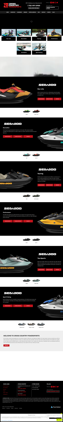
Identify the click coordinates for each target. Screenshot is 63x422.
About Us (6, 345)
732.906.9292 (22, 395)
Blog (53, 12)
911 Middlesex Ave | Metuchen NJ (34, 3)
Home (7, 12)
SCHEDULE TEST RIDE (18, 136)
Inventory (13, 12)
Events (48, 12)
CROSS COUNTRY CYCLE (51, 8)
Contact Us (16, 408)
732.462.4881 (22, 391)
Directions (8, 408)
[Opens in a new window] (51, 2)
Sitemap (20, 408)
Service (4, 389)
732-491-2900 (34, 6)
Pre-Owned (5, 387)
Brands (25, 12)
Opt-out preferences (4, 420)
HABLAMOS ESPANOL (34, 8)
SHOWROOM (28, 136)
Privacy (12, 408)
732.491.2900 (22, 388)
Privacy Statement (10, 420)
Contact (43, 12)
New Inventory (6, 385)
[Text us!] (59, 420)
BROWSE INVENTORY (8, 136)
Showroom (19, 12)
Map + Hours (5, 392)
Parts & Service (32, 12)
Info (39, 12)
